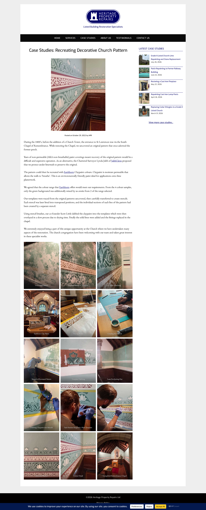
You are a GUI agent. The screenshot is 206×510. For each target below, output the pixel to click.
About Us (106, 38)
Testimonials (124, 38)
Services (70, 38)
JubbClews (116, 160)
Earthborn (69, 172)
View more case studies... (161, 122)
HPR (90, 135)
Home (57, 38)
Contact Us (143, 38)
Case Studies (88, 38)
